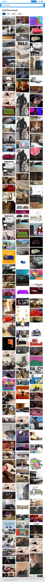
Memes (19, 13)
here (17, 580)
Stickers (13, 13)
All (3, 13)
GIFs (8, 13)
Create (34, 1)
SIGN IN (38, 1)
